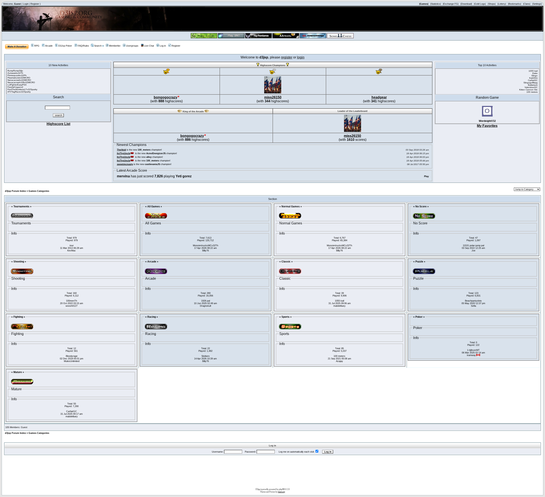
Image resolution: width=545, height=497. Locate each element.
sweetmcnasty (125, 164)
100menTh (71, 300)
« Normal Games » (290, 206)
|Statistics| (435, 4)
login (300, 57)
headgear (379, 97)
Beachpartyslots (473, 300)
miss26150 (272, 97)
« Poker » (419, 316)
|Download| (466, 4)
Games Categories (39, 191)
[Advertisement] (272, 470)
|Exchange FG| (451, 4)
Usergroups (132, 45)
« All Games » (153, 206)
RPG (36, 45)
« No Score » (421, 206)
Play (426, 176)
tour (72, 245)
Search (98, 45)
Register (34, 4)
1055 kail (339, 300)
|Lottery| (502, 4)
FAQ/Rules (83, 45)
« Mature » (17, 372)
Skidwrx (205, 356)
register (286, 57)
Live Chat (149, 45)
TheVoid (121, 149)
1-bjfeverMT (473, 350)
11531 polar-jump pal (473, 245)
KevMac (71, 250)
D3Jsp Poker (65, 45)
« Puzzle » (419, 261)
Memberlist (114, 45)
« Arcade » (151, 261)
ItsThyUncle (123, 153)
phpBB (282, 489)
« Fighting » (18, 316)
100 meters (339, 356)
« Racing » (151, 316)
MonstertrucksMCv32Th (205, 245)
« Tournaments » (21, 206)
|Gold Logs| (480, 4)
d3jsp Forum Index (15, 191)
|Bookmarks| (514, 4)
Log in (163, 45)
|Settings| (537, 4)
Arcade (49, 45)
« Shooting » (18, 261)
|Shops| (492, 4)
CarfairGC (71, 411)
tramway (281, 491)
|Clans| (526, 4)
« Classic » (286, 261)
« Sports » (285, 316)
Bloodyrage (71, 356)
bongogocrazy (165, 97)
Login (26, 4)
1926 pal (205, 300)
